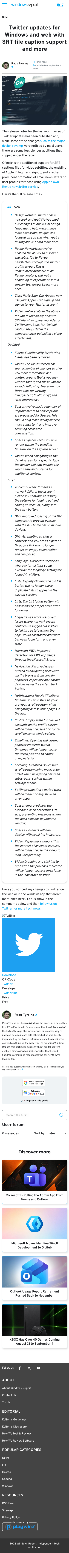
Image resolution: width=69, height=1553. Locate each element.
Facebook (19, 1368)
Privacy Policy (11, 1517)
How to (6, 1472)
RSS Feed (8, 1503)
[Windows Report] (24, 5)
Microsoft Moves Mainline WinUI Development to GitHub (34, 1246)
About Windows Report (16, 1388)
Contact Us (9, 1395)
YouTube (38, 1368)
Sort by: (39, 1134)
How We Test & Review (16, 1434)
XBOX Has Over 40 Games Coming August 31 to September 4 (35, 1342)
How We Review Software (18, 1441)
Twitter (7, 984)
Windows (7, 1486)
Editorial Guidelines (14, 1419)
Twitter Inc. (10, 993)
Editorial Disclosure (14, 1427)
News (5, 17)
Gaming (7, 1479)
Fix (4, 1465)
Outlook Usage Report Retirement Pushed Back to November (34, 1294)
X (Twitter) (29, 1368)
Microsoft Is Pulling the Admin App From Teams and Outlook (35, 1197)
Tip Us (6, 1402)
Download (9, 975)
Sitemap (7, 1510)
